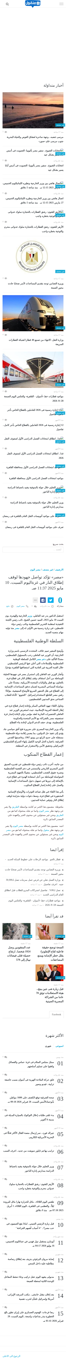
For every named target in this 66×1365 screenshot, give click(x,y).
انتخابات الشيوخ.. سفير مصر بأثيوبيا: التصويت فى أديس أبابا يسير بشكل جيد (34, 167)
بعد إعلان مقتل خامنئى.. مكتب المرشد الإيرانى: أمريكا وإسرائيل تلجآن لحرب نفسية (35, 1296)
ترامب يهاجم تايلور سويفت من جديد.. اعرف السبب (33, 1151)
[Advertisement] (33, 42)
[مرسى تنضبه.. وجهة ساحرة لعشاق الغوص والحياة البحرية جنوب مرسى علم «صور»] (33, 110)
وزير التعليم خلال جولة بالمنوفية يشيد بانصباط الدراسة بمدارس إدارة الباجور (36, 504)
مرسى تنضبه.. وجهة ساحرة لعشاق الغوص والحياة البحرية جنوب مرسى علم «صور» (35, 139)
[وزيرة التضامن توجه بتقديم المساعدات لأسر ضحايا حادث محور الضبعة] (33, 257)
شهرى (48, 1046)
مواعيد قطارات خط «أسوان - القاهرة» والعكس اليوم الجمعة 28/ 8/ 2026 (33, 398)
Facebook (56, 1014)
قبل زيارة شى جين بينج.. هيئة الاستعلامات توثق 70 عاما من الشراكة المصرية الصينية (49, 995)
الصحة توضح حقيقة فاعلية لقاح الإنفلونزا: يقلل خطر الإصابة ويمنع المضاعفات (50, 953)
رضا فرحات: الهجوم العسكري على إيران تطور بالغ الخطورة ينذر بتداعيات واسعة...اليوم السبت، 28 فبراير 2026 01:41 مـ (33, 1316)
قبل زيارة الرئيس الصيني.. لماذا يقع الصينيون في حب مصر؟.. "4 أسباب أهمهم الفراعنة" (34, 1225)
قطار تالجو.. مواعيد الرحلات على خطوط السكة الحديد (34, 859)
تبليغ (8, 606)
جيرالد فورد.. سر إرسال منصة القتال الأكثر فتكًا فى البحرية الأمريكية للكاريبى (33, 1135)
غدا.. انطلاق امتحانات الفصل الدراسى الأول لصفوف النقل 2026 (35, 455)
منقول (46, 830)
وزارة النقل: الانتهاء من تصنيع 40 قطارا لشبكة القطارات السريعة (36, 342)
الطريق (15, 807)
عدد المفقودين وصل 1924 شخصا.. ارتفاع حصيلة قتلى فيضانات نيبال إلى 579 (18, 953)
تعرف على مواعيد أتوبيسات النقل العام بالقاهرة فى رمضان (34, 527)
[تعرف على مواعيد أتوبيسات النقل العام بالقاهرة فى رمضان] (33, 516)
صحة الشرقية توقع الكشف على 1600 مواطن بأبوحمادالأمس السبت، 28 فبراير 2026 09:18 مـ (35, 1099)
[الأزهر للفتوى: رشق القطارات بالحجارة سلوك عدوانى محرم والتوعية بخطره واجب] (33, 214)
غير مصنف (47, 569)
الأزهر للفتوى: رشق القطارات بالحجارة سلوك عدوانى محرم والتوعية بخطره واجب (33, 229)
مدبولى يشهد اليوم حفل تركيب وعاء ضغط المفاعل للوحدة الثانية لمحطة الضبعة (33, 1279)
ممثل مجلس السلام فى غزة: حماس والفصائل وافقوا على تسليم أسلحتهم (35, 1064)
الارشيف (59, 569)
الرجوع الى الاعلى (11, 1356)
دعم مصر (41, 659)
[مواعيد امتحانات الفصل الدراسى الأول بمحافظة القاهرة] (33, 467)
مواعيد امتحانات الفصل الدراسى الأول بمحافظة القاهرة (36, 478)
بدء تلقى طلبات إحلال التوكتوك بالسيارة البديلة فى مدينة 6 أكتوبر (34, 1117)
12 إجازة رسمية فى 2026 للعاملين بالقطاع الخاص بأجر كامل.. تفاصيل (33, 427)
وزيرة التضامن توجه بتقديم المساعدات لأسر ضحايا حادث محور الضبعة (35, 285)
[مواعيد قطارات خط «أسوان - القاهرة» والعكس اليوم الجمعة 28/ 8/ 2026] (33, 370)
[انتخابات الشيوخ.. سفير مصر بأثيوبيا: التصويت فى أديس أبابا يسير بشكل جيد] (33, 153)
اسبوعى (59, 1046)
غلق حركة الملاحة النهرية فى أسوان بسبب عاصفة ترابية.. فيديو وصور (34, 1081)
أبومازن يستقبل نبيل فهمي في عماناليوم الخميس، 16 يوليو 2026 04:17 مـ (34, 1243)
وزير (30, 616)
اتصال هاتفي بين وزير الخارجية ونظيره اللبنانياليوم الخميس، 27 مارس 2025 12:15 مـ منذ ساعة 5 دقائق (34, 200)
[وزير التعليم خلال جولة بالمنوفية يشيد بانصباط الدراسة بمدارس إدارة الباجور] (33, 490)
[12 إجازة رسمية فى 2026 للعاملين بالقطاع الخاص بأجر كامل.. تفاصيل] (33, 412)
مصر (17, 628)
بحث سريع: (57, 544)
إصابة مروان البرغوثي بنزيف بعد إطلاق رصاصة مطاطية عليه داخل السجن (35, 1261)
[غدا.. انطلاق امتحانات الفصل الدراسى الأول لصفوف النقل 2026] (33, 441)
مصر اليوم (35, 569)
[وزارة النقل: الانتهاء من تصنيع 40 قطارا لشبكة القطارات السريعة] (33, 313)
